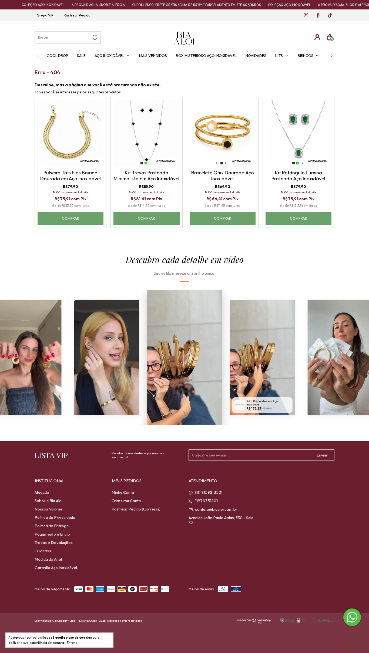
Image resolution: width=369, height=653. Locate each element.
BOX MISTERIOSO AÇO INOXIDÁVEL (206, 55)
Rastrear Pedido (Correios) (136, 509)
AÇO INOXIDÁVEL (109, 55)
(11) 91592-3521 (208, 492)
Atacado (42, 492)
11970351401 (206, 500)
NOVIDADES (256, 55)
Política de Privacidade (55, 517)
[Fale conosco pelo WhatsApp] (352, 617)
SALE (81, 55)
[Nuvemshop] (254, 622)
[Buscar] (94, 37)
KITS (279, 55)
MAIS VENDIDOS (153, 55)
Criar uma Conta (126, 500)
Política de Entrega (52, 525)
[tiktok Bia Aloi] (327, 15)
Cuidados (43, 550)
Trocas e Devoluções (54, 542)
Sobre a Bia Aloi (48, 500)
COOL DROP (57, 55)
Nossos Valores (49, 509)
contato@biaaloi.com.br (215, 509)
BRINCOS (305, 55)
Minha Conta (123, 492)
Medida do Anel (48, 559)
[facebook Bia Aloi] (316, 15)
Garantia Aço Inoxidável (56, 567)
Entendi (72, 643)
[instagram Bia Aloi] (304, 15)
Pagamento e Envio (52, 534)
